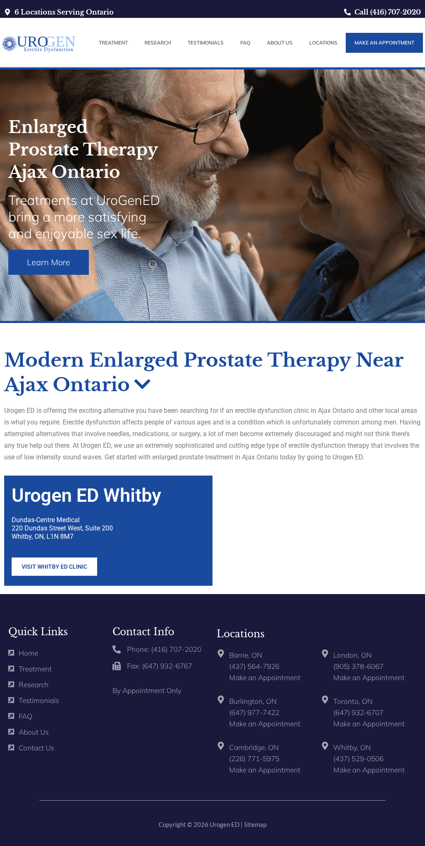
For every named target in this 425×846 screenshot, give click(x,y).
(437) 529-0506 (358, 758)
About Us (280, 42)
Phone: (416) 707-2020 (164, 649)
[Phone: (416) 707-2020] (116, 649)
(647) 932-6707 (358, 712)
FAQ (245, 42)
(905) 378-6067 (358, 666)
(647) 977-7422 (254, 712)
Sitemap (255, 824)
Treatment (113, 42)
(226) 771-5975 (254, 758)
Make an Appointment (264, 677)
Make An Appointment (384, 42)
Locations (323, 42)
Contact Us (36, 747)
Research (157, 42)
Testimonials (206, 42)
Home (28, 653)
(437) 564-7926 (254, 666)
